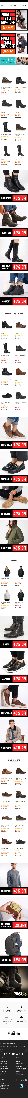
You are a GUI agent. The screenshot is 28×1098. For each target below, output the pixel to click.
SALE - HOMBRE (14, 760)
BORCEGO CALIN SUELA (19, 379)
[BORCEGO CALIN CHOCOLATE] (21, 127)
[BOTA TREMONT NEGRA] (21, 151)
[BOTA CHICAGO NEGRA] (7, 151)
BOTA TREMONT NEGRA (19, 158)
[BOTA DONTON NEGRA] (7, 348)
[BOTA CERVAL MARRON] (7, 841)
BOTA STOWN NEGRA (6, 379)
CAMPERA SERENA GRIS (6, 603)
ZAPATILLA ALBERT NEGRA (20, 826)
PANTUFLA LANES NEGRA (6, 403)
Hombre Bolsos (4, 1068)
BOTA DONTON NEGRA (5, 356)
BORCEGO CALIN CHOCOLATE (19, 135)
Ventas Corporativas (5, 1086)
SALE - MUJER (14, 69)
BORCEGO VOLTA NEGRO (5, 332)
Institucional (3, 1082)
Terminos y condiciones (21, 1069)
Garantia (17, 1071)
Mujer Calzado (3, 1060)
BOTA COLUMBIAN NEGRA (20, 356)
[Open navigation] (2, 5)
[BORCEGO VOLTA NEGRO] (7, 325)
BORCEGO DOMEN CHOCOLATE (20, 802)
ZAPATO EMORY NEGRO (19, 849)
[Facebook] (4, 1054)
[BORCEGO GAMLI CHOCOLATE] (21, 325)
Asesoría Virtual (4, 1088)
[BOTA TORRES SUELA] (7, 771)
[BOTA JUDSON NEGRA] (21, 80)
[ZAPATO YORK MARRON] (7, 818)
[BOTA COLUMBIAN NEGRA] (21, 348)
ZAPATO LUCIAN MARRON (5, 802)
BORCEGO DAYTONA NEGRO (20, 403)
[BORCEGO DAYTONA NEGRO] (21, 395)
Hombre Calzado (4, 1066)
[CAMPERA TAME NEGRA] (21, 571)
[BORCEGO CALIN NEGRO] (7, 104)
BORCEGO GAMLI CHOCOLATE (19, 332)
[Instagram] (19, 1054)
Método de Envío (20, 1065)
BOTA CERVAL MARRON (4, 849)
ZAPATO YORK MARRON (5, 826)
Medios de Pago (19, 1063)
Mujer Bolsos (3, 1061)
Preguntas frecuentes (21, 1068)
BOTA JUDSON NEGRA (21, 87)
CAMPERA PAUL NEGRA (19, 603)
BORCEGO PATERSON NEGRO (20, 111)
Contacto (18, 1060)
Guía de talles (19, 1066)
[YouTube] (13, 1054)
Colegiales (2, 1073)
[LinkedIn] (17, 1054)
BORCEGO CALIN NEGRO (5, 111)
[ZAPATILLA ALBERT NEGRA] (21, 818)
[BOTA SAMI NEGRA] (7, 127)
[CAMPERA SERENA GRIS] (7, 595)
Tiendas (2, 1083)
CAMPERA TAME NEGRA (19, 579)
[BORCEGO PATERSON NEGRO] (21, 104)
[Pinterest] (10, 1054)
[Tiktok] (22, 1054)
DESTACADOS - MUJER (14, 314)
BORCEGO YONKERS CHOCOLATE (6, 88)
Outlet (1, 1074)
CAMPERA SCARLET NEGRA (6, 579)
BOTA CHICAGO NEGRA (5, 158)
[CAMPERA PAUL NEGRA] (21, 595)
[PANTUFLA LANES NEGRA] (7, 395)
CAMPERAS (14, 560)
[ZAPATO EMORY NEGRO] (21, 841)
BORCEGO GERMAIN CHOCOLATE (20, 779)
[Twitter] (7, 1054)
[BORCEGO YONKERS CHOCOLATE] (7, 80)
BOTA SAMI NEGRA (6, 134)
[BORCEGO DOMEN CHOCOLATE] (21, 794)
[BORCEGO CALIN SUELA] (21, 372)
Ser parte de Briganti (5, 1085)
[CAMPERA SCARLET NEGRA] (7, 571)
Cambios (18, 1061)
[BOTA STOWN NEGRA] (7, 372)
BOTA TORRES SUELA (6, 778)
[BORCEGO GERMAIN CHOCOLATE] (21, 771)
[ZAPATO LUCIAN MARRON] (7, 794)
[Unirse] (25, 1050)
